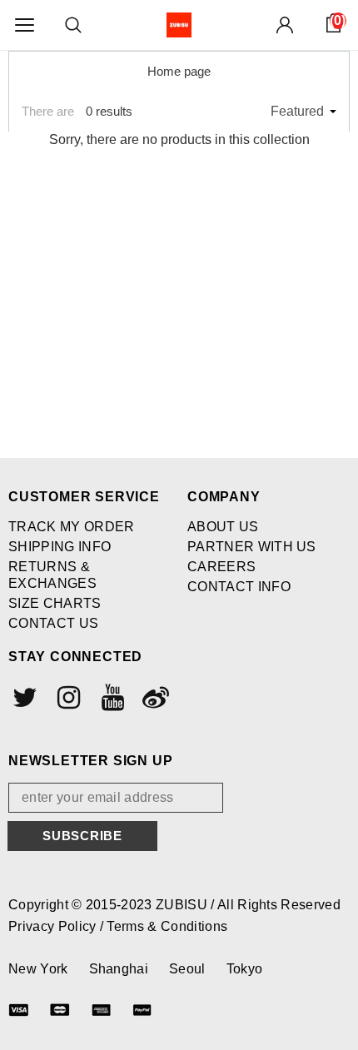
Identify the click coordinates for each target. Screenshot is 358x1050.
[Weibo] (154, 697)
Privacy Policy (54, 926)
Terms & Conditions (167, 926)
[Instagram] (67, 697)
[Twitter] (23, 697)
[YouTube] (111, 697)
